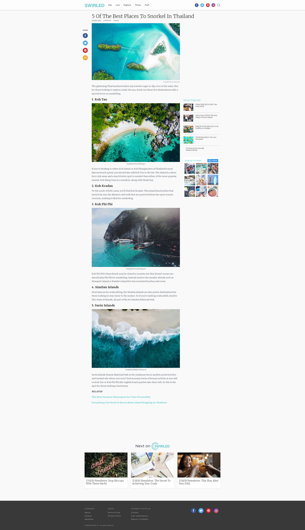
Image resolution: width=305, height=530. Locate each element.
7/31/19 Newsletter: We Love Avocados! (206, 138)
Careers (88, 516)
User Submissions (139, 516)
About (87, 512)
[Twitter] (202, 5)
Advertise (89, 519)
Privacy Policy (114, 516)
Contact (134, 512)
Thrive (138, 5)
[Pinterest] (208, 5)
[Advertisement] (136, 424)
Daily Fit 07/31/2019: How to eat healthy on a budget (207, 127)
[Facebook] (197, 5)
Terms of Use (114, 512)
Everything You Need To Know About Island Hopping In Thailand (129, 402)
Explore (127, 5)
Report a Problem (139, 519)
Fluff (147, 5)
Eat (110, 5)
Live (118, 5)
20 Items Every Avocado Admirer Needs (195, 149)
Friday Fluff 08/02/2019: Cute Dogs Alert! (206, 105)
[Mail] (86, 57)
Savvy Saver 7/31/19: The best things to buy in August (206, 116)
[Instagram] (213, 5)
